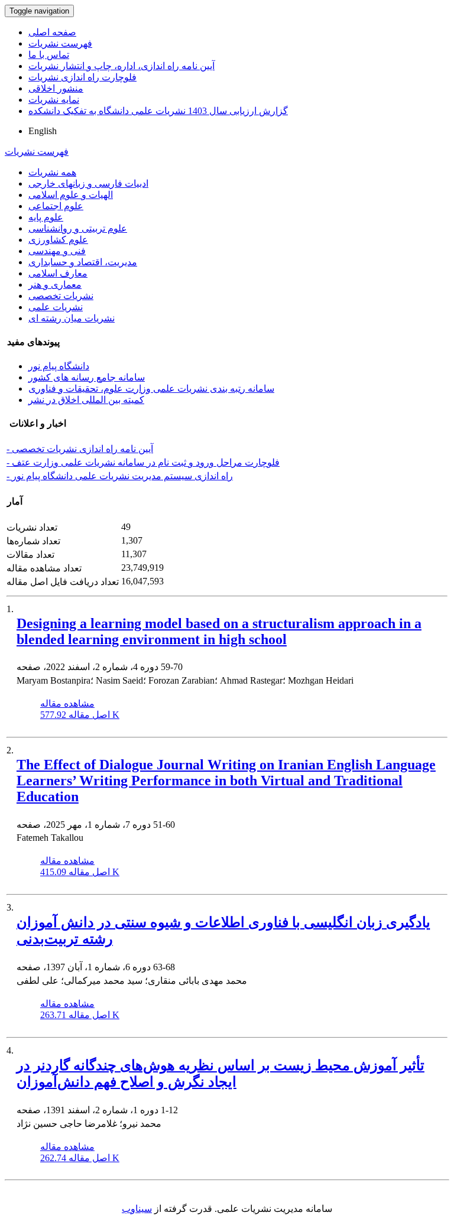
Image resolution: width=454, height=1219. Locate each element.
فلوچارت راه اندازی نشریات (82, 77)
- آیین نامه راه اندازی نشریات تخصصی (80, 449)
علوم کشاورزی (58, 240)
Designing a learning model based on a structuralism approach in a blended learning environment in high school (219, 631)
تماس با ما (48, 55)
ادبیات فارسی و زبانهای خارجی (88, 183)
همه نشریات (52, 172)
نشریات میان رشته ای (71, 318)
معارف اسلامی (57, 273)
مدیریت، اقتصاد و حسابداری (82, 262)
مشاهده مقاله (67, 703)
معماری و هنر (55, 284)
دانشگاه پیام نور (58, 366)
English (42, 131)
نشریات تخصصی (60, 296)
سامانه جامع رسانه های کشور (86, 377)
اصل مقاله (79, 715)
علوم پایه (45, 217)
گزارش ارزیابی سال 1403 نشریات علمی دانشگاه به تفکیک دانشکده (158, 111)
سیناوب (137, 1209)
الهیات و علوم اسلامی (70, 195)
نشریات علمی (55, 307)
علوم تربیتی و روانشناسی (77, 228)
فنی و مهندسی (57, 251)
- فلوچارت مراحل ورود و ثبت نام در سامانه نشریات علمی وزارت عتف (143, 462)
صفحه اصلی (52, 32)
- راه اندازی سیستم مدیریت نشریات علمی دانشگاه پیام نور (120, 476)
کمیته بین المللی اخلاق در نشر (86, 400)
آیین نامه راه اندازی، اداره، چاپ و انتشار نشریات (121, 66)
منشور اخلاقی (55, 88)
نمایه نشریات (53, 100)
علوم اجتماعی (55, 206)
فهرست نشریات (60, 43)
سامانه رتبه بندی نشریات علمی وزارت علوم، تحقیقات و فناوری (151, 388)
